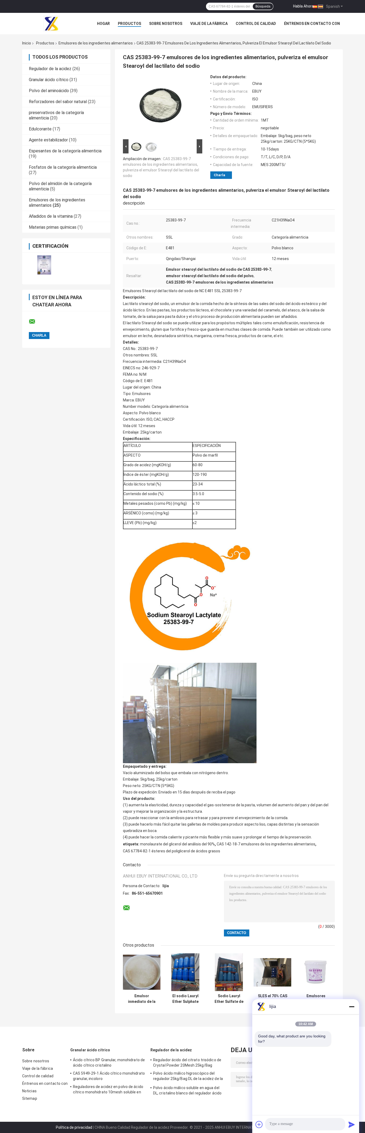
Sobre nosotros (165, 23)
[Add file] (259, 1124)
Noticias (29, 1091)
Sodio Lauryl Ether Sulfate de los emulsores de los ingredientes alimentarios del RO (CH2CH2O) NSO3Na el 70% (228, 999)
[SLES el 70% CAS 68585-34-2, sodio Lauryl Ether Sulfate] (272, 972)
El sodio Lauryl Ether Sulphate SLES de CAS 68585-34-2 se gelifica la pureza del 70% (185, 999)
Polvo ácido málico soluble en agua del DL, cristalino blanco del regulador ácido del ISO (187, 1091)
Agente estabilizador (48, 139)
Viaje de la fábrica (209, 23)
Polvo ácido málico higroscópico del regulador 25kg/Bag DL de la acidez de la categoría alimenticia (188, 1076)
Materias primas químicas (52, 227)
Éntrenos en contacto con (312, 23)
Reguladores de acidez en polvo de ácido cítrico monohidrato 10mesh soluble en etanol (108, 1090)
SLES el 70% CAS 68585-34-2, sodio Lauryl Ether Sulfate (272, 999)
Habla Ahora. (303, 6)
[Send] (351, 1124)
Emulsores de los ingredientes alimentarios (96, 43)
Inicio (26, 43)
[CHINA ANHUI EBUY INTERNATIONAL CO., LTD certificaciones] (44, 265)
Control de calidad (256, 23)
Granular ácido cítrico (48, 79)
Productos (129, 23)
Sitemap (29, 1098)
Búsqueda (262, 6)
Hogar (103, 23)
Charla (219, 175)
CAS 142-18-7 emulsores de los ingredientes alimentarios (266, 844)
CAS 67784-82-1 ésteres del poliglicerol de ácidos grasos (171, 851)
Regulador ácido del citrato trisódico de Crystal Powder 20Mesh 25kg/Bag (187, 1062)
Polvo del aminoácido (49, 90)
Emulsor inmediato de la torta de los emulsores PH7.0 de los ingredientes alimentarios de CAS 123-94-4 (142, 999)
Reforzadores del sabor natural (58, 101)
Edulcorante (40, 128)
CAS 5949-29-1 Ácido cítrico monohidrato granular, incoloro (109, 1076)
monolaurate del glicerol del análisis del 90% (177, 844)
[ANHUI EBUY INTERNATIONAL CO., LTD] (51, 24)
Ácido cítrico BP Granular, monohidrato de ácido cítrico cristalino (109, 1062)
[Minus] (351, 1006)
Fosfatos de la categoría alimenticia (63, 167)
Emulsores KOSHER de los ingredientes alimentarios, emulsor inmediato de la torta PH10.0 (316, 999)
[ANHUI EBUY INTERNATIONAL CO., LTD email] (35, 322)
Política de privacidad (74, 1127)
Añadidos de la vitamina (51, 216)
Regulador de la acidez (50, 68)
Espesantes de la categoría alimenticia (65, 150)
